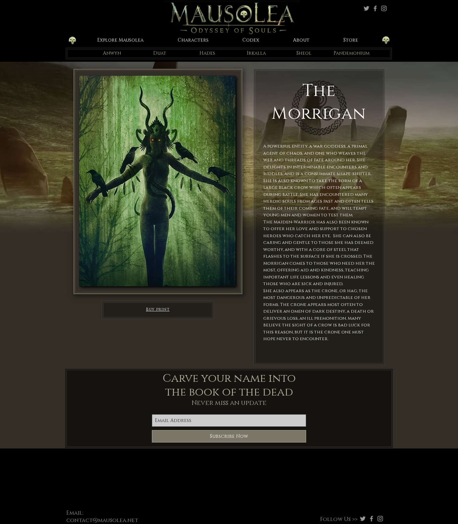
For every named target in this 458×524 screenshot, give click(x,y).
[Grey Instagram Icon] (384, 8)
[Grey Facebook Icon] (375, 8)
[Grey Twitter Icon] (366, 8)
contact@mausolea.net (102, 520)
